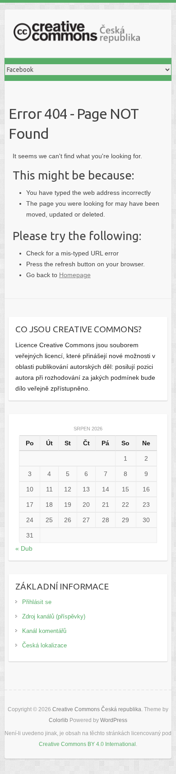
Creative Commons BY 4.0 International (87, 744)
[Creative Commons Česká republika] (77, 34)
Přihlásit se (36, 602)
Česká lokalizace (44, 645)
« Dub (23, 548)
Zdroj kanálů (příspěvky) (53, 616)
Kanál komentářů (44, 631)
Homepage (75, 274)
